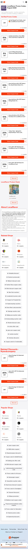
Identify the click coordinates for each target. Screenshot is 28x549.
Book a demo (4, 529)
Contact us (14, 532)
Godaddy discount (14, 273)
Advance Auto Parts (7, 426)
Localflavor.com (12, 196)
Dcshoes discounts (14, 337)
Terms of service (22, 540)
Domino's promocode (13, 277)
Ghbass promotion (14, 496)
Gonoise (19, 437)
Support (20, 532)
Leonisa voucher (13, 334)
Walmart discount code (14, 281)
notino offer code (13, 326)
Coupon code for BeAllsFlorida (14, 456)
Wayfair (19, 415)
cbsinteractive (6, 265)
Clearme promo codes (14, 512)
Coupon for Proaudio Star (14, 300)
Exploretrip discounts (13, 516)
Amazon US (5, 243)
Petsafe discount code (14, 322)
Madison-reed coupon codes (13, 500)
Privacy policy (15, 540)
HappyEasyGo (20, 265)
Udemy (19, 243)
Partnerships (12, 529)
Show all (14, 178)
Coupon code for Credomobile (14, 341)
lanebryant (5, 437)
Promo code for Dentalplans (13, 488)
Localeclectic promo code (14, 296)
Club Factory (5, 415)
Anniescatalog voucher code (13, 318)
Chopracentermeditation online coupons (13, 504)
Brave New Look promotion (14, 307)
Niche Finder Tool (22, 529)
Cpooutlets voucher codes (14, 481)
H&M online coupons (13, 449)
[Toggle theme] (26, 2)
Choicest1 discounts (13, 492)
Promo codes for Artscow (14, 473)
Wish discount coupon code (13, 288)
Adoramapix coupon (13, 477)
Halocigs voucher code (14, 311)
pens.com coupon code (14, 330)
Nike (18, 426)
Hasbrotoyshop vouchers (13, 303)
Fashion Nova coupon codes (13, 284)
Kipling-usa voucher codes (14, 315)
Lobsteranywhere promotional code (14, 469)
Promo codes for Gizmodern (13, 509)
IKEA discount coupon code (13, 464)
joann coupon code (14, 445)
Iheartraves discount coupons (14, 484)
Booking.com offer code (13, 460)
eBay (3, 254)
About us (7, 532)
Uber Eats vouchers (14, 292)
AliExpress (20, 254)
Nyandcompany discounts (14, 453)
